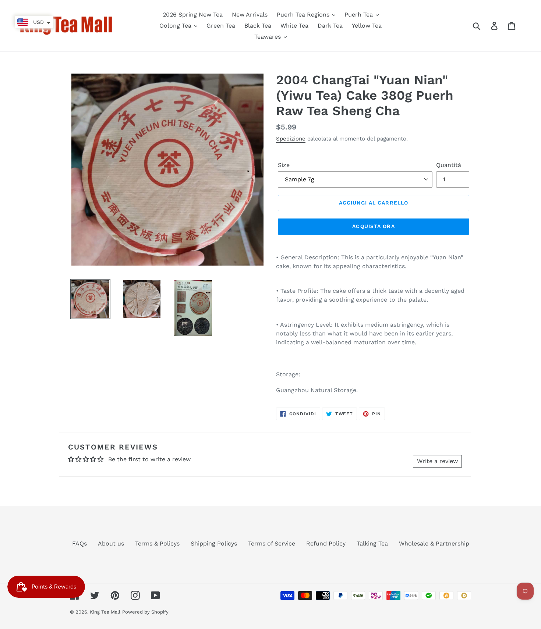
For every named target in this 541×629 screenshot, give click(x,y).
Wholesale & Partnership (434, 543)
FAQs (79, 543)
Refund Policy (326, 543)
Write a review (437, 461)
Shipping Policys (214, 543)
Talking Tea (372, 543)
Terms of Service (271, 543)
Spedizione (290, 138)
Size (284, 164)
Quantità (448, 164)
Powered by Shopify (145, 612)
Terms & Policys (157, 543)
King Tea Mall (105, 612)
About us (111, 543)
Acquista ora (373, 226)
